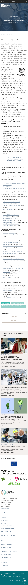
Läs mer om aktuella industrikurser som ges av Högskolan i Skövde (14, 158)
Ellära (4, 275)
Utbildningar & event (9, 538)
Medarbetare (5, 515)
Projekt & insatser (8, 535)
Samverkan (3, 354)
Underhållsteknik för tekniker (12, 205)
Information (4, 385)
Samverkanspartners (7, 525)
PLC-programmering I (9, 233)
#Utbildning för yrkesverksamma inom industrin (12, 306)
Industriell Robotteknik (10, 222)
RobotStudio (7, 186)
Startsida (3, 34)
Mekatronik (6, 277)
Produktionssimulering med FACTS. (13, 188)
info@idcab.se (5, 508)
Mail (14, 324)
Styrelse (3, 523)
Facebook (14, 316)
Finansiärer (4, 520)
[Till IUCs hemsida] (18, 581)
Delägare (3, 517)
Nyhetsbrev (4, 562)
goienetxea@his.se (9, 290)
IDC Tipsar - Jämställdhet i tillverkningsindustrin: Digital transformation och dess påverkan (14, 346)
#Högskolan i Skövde (17, 303)
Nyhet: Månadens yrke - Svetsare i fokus (14, 435)
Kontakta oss (6, 547)
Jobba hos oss (6, 545)
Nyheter (9, 34)
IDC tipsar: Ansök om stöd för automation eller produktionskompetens (14, 377)
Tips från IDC (14, 16)
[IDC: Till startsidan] (5, 5)
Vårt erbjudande (7, 528)
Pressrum (5, 565)
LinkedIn (14, 320)
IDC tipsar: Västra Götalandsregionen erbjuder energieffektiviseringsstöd (14, 406)
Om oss (3, 512)
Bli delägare (6, 531)
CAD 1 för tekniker (8, 209)
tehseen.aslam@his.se (9, 297)
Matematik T (6, 272)
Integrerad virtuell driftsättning (12, 235)
